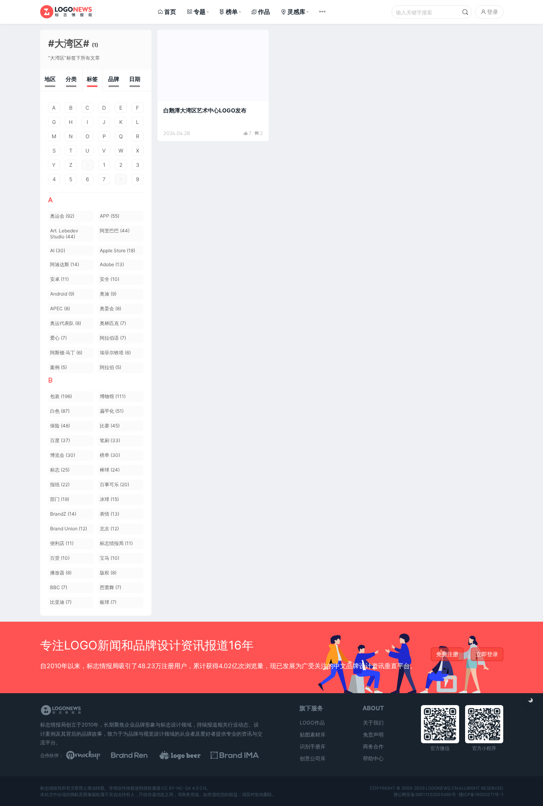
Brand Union (68, 529)
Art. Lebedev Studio (64, 234)
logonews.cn (441, 788)
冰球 (109, 499)
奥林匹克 (113, 323)
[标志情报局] (66, 11)
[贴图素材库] (90, 755)
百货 (60, 558)
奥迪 (108, 294)
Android (62, 294)
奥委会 (110, 308)
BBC (58, 587)
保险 (60, 426)
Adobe (112, 264)
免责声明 (373, 734)
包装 (61, 396)
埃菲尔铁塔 (115, 353)
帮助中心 (373, 758)
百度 (60, 440)
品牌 (113, 78)
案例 (58, 367)
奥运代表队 (65, 323)
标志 (60, 470)
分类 (71, 78)
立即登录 (487, 654)
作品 (264, 11)
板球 (108, 602)
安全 (109, 279)
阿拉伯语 (113, 338)
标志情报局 (116, 543)
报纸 (60, 484)
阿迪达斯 (64, 264)
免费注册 (447, 654)
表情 (109, 514)
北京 (109, 529)
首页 (170, 11)
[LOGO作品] (188, 755)
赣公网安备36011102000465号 (424, 794)
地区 (50, 78)
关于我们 (373, 722)
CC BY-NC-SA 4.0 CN (183, 788)
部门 (59, 499)
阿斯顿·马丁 (66, 353)
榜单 (232, 11)
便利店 (62, 543)
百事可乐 (114, 484)
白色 (60, 411)
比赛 (110, 426)
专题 (200, 11)
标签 (92, 78)
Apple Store (117, 250)
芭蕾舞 (110, 587)
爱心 (58, 338)
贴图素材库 (313, 734)
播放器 (61, 573)
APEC (60, 308)
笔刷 (110, 440)
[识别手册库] (238, 755)
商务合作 (373, 746)
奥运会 (62, 216)
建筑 (171, 39)
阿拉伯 (110, 367)
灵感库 (296, 11)
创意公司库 (313, 758)
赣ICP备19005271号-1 (481, 794)
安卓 (59, 279)
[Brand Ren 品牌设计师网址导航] (139, 755)
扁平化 (112, 411)
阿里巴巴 (115, 231)
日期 (134, 78)
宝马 (109, 558)
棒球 (110, 470)
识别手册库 (313, 746)
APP (109, 216)
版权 (108, 573)
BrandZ (63, 514)
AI (57, 250)
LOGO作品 (312, 722)
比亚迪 (61, 602)
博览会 (62, 455)
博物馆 (113, 396)
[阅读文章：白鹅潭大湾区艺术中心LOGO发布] (213, 85)
